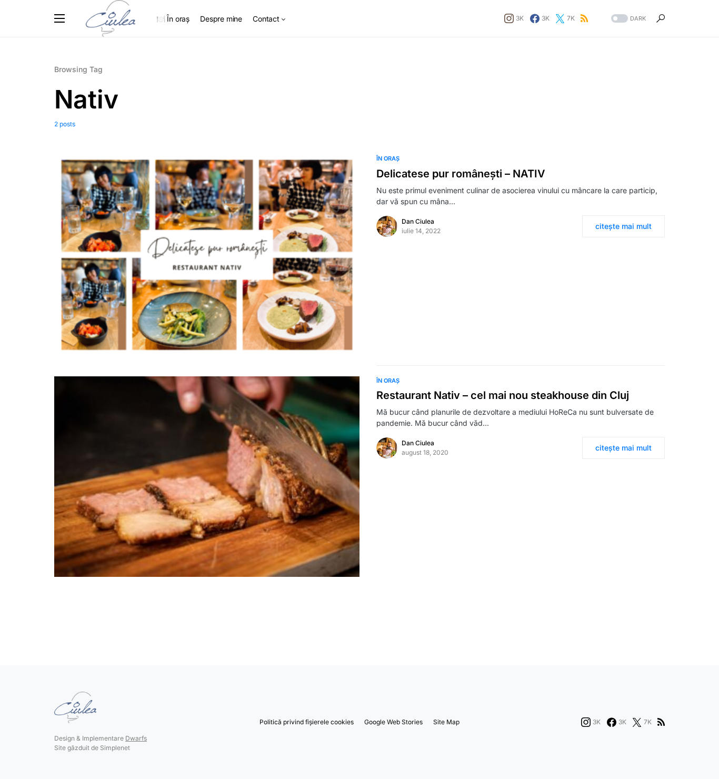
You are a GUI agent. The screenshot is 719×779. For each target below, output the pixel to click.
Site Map (446, 722)
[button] (59, 18)
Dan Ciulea (418, 221)
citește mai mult (623, 226)
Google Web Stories (393, 722)
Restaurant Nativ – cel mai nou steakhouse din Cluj (502, 395)
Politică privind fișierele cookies (306, 722)
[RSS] (584, 18)
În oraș (388, 158)
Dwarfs (136, 738)
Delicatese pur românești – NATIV (460, 173)
